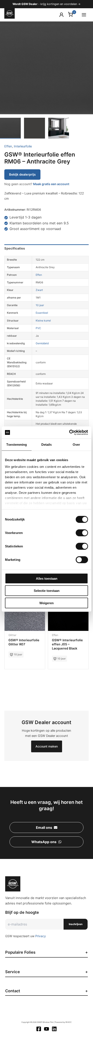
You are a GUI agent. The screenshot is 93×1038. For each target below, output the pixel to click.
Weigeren (46, 603)
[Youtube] (46, 1028)
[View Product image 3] (58, 128)
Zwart (39, 290)
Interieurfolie (23, 146)
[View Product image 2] (34, 128)
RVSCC (69, 1022)
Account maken (46, 746)
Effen (8, 146)
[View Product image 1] (10, 128)
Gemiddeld (42, 343)
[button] (46, 827)
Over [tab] (76, 444)
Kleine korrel (43, 320)
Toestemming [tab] (16, 444)
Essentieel (42, 312)
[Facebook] (38, 1028)
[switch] (82, 532)
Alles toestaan (46, 578)
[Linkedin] (54, 1028)
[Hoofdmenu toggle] (84, 14)
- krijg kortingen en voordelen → (46, 4)
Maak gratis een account (51, 184)
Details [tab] (46, 444)
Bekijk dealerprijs (22, 174)
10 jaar (40, 305)
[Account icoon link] (61, 14)
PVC (38, 328)
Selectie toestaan (46, 590)
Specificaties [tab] (14, 248)
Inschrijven (75, 924)
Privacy (40, 936)
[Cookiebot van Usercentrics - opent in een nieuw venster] (69, 432)
